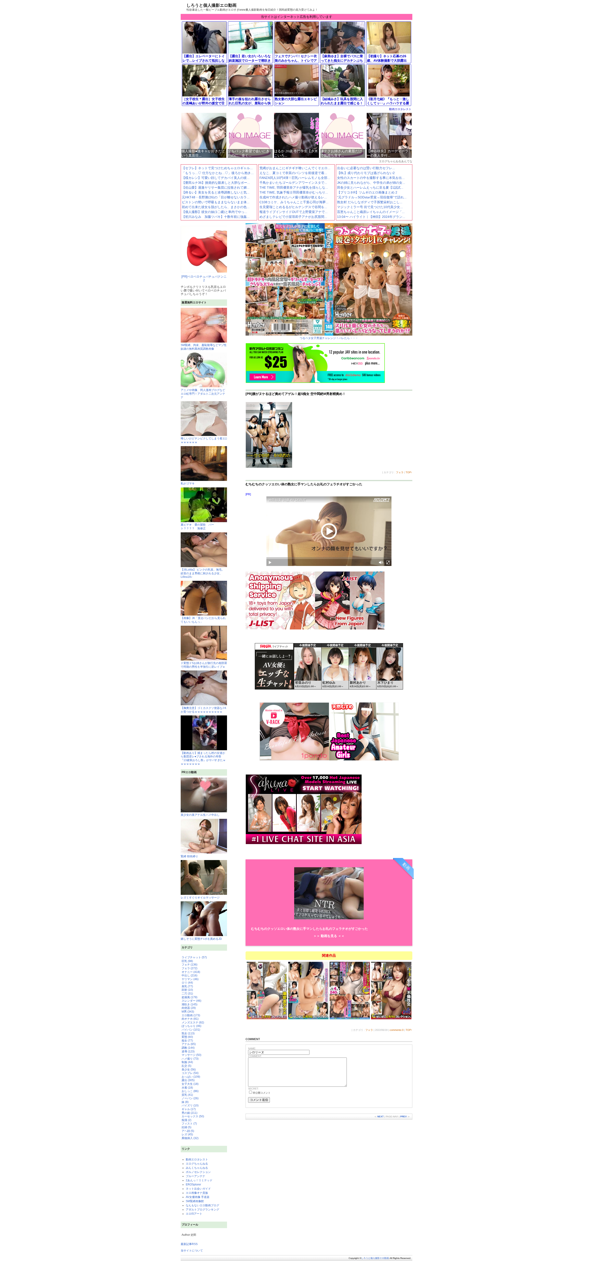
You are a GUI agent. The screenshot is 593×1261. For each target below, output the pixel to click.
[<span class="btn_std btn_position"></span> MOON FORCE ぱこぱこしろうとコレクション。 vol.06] (266, 1018)
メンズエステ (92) (193, 1022)
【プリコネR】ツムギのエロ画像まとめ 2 (367, 192)
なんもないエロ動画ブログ (202, 1205)
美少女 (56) (189, 1069)
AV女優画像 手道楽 (197, 1197)
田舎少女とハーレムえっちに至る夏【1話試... (370, 187)
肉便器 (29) (189, 1008)
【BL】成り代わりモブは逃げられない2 (366, 173)
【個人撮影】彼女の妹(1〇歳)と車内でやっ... (214, 212)
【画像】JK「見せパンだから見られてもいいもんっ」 (203, 619)
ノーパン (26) (190, 1098)
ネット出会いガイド (198, 1188)
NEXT (380, 1116)
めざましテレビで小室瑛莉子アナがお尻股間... (293, 217)
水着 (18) (187, 1087)
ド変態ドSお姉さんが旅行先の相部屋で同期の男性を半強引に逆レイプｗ (204, 664)
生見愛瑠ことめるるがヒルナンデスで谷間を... (293, 207)
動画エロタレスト (400, 109)
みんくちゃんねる (197, 1167)
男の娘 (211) (189, 1113)
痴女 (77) (187, 1040)
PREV (403, 1116)
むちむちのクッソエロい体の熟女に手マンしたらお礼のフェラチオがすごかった (304, 484)
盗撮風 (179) (189, 997)
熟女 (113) (188, 1033)
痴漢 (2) (186, 1120)
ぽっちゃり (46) (191, 1026)
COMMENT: (255, 1056)
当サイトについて (192, 1250)
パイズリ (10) (190, 1105)
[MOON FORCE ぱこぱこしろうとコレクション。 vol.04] (391, 1018)
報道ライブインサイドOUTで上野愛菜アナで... (293, 212)
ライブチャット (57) (194, 957)
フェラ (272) (189, 968)
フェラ (400, 472)
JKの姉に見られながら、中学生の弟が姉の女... (371, 182)
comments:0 (397, 1030)
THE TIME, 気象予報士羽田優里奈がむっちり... (293, 192)
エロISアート (194, 1213)
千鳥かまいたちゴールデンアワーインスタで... (293, 182)
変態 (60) (187, 1037)
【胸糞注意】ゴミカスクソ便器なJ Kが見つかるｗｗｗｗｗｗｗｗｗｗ (203, 709)
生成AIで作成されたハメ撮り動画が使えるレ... (293, 197)
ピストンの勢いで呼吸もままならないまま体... (215, 202)
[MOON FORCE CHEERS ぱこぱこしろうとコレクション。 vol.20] (349, 1018)
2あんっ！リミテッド (199, 1180)
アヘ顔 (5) (188, 1131)
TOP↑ (409, 472)
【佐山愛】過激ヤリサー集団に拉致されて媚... (215, 187)
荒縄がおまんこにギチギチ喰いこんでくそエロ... (294, 168)
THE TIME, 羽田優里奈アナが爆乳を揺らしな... (293, 187)
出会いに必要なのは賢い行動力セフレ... (366, 168)
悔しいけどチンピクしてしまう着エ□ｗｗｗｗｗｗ (204, 440)
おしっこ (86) (190, 1091)
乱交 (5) (186, 1065)
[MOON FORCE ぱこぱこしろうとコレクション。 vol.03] (308, 1018)
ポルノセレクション (198, 1172)
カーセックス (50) (193, 1116)
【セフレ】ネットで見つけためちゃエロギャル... (217, 168)
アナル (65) (189, 1044)
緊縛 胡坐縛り (189, 856)
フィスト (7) (189, 1123)
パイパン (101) (191, 1029)
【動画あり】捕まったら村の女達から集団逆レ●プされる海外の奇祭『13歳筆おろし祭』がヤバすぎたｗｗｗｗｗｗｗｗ (203, 758)
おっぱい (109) (191, 1076)
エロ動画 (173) (191, 1015)
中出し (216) (189, 975)
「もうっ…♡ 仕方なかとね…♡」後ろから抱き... (218, 173)
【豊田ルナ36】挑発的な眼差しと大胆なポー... (216, 182)
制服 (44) (187, 1062)
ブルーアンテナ (195, 1176)
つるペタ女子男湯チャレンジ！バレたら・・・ (329, 338)
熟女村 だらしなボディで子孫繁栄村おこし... (369, 202)
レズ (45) (187, 1134)
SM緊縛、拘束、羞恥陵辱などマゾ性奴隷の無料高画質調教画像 (204, 346)
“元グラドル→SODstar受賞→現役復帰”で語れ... (372, 197)
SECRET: (253, 1088)
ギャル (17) (189, 1109)
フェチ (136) (189, 964)
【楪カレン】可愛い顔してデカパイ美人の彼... (215, 178)
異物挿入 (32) (190, 1138)
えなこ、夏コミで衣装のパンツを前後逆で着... (293, 173)
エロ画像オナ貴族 (197, 1192)
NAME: (252, 1048)
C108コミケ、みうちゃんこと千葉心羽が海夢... (293, 202)
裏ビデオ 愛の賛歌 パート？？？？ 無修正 (197, 526)
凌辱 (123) (188, 1051)
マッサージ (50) (191, 1055)
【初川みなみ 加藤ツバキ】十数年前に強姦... (215, 217)
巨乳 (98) (187, 961)
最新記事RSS (189, 1244)
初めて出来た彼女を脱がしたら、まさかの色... (215, 207)
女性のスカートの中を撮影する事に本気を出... (371, 178)
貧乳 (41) (187, 1094)
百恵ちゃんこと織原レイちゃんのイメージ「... (371, 212)
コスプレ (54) (190, 1073)
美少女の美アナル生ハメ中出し (200, 814)
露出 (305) (188, 1080)
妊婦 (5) (186, 1127)
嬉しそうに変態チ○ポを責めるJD (201, 938)
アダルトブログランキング (202, 1209)
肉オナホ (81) (190, 1018)
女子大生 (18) (190, 1084)
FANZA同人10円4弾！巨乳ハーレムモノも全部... (294, 178)
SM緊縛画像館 (195, 1201)
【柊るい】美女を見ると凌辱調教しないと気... (215, 192)
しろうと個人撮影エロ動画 (211, 5)
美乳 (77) (187, 986)
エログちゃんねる (197, 1163)
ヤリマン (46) (190, 979)
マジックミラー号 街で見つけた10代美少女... (370, 207)
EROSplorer (193, 1184)
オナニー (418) (191, 972)
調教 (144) (188, 1047)
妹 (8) (185, 1102)
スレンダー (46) (191, 1000)
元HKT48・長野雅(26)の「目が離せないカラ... (215, 197)
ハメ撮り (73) (190, 1058)
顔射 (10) (187, 989)
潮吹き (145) (189, 1004)
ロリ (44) (187, 982)
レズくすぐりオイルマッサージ (200, 897)
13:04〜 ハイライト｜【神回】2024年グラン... (371, 217)
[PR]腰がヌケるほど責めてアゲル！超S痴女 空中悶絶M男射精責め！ (296, 394)
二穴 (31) (187, 993)
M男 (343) (188, 1011)
